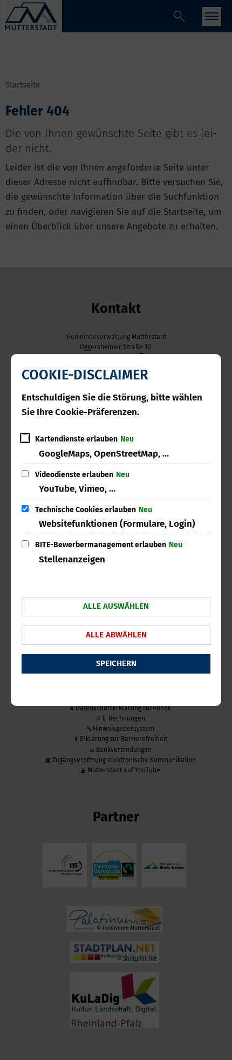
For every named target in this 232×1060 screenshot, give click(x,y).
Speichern (116, 663)
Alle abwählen (116, 635)
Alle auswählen (116, 606)
